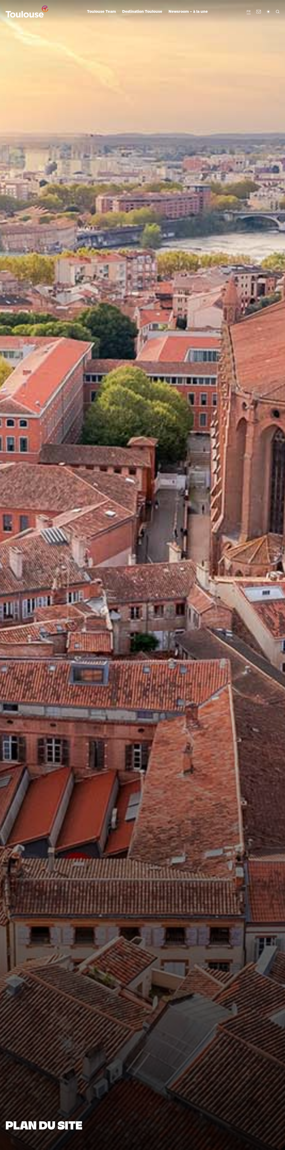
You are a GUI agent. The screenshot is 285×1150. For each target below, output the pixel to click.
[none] (249, 11)
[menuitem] (249, 11)
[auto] (268, 11)
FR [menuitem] (249, 11)
